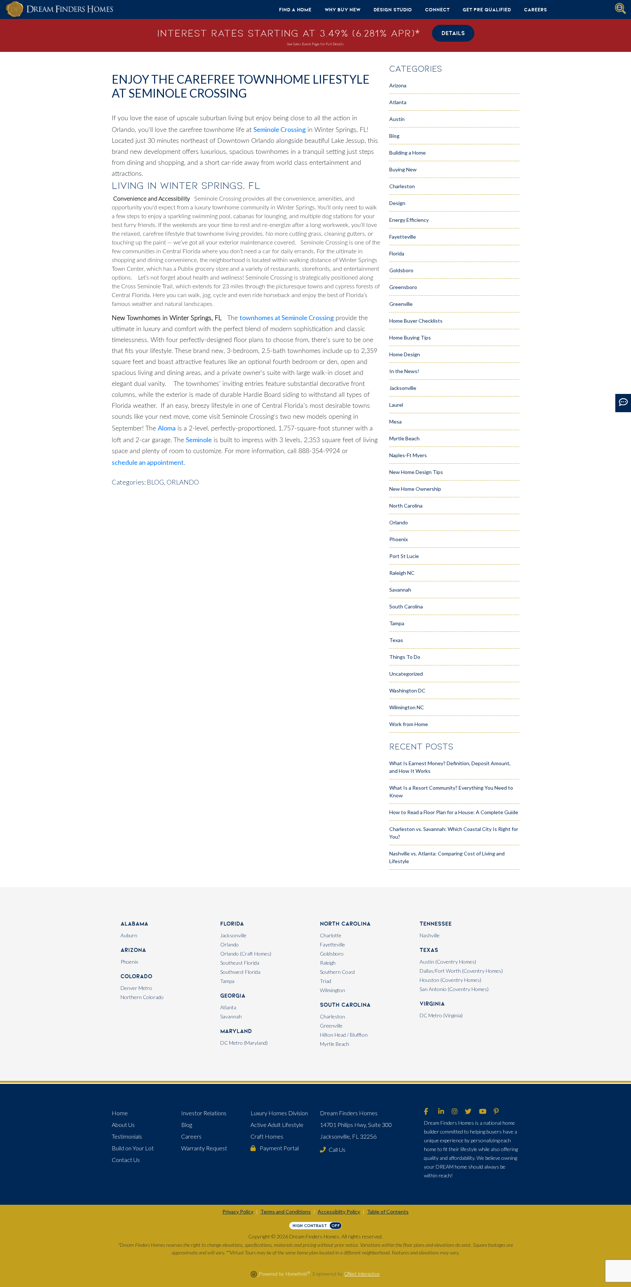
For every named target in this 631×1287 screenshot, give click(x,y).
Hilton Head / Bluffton (344, 1035)
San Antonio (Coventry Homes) (454, 989)
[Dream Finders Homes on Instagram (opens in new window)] (455, 1112)
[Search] (620, 8)
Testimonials (127, 1136)
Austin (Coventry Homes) (448, 961)
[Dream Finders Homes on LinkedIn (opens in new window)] (441, 1112)
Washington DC (407, 690)
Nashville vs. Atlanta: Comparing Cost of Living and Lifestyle (447, 857)
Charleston (402, 186)
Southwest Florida (240, 972)
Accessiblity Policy (339, 1211)
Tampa (396, 623)
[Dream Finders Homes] (59, 9)
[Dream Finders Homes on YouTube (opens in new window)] (482, 1112)
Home (120, 1112)
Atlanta (397, 102)
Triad (325, 981)
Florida (396, 253)
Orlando (183, 482)
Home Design (404, 354)
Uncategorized (406, 674)
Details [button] (453, 33)
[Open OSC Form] (623, 403)
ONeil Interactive (362, 1274)
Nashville (430, 935)
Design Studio (393, 9)
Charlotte (330, 935)
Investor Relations (203, 1112)
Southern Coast (337, 972)
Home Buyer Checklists (416, 321)
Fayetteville (402, 237)
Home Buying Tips (410, 337)
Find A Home (295, 9)
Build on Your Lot (133, 1147)
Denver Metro (136, 988)
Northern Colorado (142, 997)
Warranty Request (204, 1147)
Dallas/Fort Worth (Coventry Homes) (461, 971)
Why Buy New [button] (342, 9)
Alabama (134, 923)
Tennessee (436, 923)
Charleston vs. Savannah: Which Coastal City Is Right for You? (453, 833)
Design (397, 203)
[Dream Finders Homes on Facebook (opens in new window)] (426, 1112)
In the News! (404, 371)
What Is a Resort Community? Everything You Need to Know (451, 791)
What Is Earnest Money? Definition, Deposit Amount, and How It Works (449, 767)
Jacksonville (402, 388)
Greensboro (403, 287)
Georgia (232, 995)
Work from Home (408, 724)
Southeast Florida (239, 963)
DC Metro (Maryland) (244, 1043)
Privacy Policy (237, 1211)
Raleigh (328, 963)
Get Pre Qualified (487, 9)
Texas (396, 640)
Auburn (129, 935)
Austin (397, 119)
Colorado (136, 976)
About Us (123, 1124)
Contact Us (126, 1159)
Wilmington (332, 990)
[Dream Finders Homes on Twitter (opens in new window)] (468, 1112)
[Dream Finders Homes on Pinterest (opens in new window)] (496, 1112)
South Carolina (406, 606)
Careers (535, 9)
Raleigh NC (401, 573)
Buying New (403, 169)
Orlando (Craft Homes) (245, 953)
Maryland (236, 1031)
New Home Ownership (415, 489)
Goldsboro (401, 270)
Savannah (400, 589)
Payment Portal (279, 1147)
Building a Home (407, 152)
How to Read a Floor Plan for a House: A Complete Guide (453, 812)
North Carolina (405, 505)
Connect (437, 9)
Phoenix (398, 539)
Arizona (397, 85)
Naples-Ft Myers (408, 455)
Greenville (401, 304)
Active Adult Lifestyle (277, 1124)
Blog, (156, 482)
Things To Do (404, 657)
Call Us (337, 1149)
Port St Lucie (404, 556)
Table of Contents (388, 1211)
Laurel (396, 405)
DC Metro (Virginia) (441, 1015)
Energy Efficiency (409, 220)
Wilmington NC (406, 707)
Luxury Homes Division (279, 1112)
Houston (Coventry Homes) (450, 980)
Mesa (395, 421)
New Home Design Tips (416, 472)
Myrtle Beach (404, 438)
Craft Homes (267, 1136)
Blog (394, 136)
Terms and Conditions (285, 1211)
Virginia (432, 1003)
